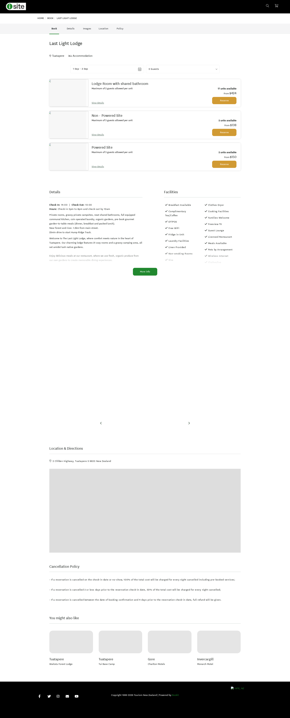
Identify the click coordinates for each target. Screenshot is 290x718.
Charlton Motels (156, 664)
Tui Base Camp (107, 664)
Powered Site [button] (102, 147)
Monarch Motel (205, 664)
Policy (120, 28)
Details (71, 28)
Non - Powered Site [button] (107, 115)
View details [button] (98, 102)
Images (87, 28)
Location (103, 28)
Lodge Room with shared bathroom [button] (120, 84)
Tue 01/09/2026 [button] (82, 69)
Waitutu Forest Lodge (60, 664)
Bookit (175, 695)
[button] (183, 69)
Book (54, 28)
